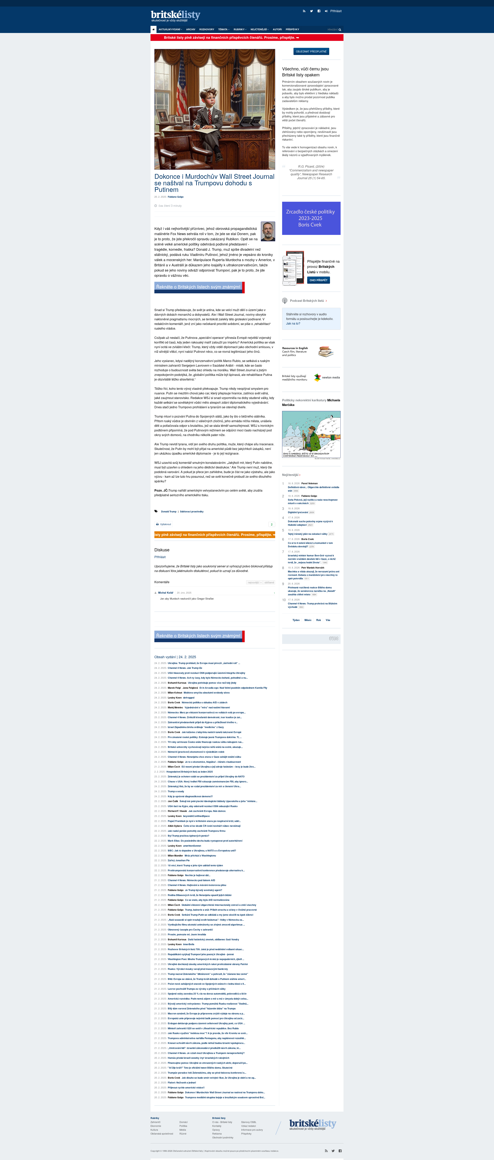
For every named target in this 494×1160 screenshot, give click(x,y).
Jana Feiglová (190, 687)
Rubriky (239, 29)
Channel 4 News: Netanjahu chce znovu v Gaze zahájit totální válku (204, 756)
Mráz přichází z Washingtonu (200, 855)
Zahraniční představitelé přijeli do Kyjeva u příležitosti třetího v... (203, 722)
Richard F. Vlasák (177, 811)
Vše (328, 620)
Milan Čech (174, 766)
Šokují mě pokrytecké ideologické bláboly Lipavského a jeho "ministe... (218, 801)
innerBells (188, 944)
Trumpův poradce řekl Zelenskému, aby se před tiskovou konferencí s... (207, 1072)
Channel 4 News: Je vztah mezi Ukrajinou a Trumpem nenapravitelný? (206, 1053)
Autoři (277, 29)
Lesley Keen (175, 697)
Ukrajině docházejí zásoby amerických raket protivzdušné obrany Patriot (208, 964)
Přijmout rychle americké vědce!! (186, 1087)
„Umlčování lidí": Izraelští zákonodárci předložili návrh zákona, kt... (204, 1048)
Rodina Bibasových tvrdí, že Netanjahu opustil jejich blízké (200, 895)
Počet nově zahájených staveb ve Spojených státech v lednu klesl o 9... (207, 983)
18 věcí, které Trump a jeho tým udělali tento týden (195, 865)
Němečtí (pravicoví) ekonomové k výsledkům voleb (196, 751)
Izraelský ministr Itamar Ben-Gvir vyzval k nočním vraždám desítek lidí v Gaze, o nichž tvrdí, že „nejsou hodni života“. (312, 559)
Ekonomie (156, 1125)
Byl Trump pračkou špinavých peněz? (188, 835)
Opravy (216, 1129)
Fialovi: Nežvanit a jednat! (182, 1082)
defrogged (188, 697)
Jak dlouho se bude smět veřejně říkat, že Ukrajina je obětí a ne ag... (219, 1077)
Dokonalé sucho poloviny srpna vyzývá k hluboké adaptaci (310, 523)
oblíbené (269, 582)
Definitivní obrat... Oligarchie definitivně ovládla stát (313, 488)
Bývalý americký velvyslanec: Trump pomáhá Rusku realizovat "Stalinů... (208, 1003)
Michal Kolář (165, 592)
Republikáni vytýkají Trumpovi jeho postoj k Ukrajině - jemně (201, 954)
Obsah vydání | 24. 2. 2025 (175, 656)
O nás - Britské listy (222, 1122)
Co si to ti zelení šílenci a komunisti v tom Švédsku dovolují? (310, 544)
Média (182, 1129)
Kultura (154, 1129)
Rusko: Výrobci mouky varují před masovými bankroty (198, 969)
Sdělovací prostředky (192, 511)
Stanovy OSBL (248, 1122)
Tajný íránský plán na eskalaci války (310, 534)
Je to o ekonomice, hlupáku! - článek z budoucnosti (213, 761)
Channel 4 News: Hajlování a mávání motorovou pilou (197, 885)
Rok (318, 620)
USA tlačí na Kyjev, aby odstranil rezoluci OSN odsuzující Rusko (203, 806)
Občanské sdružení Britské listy (188, 1150)
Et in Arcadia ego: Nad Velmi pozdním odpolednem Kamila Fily (233, 687)
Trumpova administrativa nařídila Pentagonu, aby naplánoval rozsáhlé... (207, 1038)
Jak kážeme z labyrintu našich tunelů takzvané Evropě (211, 732)
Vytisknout (165, 524)
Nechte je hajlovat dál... (197, 875)
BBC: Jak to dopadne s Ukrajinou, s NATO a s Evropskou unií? (202, 850)
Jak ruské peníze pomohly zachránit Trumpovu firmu (196, 831)
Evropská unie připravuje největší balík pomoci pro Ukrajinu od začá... (206, 1018)
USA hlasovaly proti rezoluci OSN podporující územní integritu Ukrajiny (206, 673)
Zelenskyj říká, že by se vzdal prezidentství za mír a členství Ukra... (204, 786)
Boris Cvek (174, 702)
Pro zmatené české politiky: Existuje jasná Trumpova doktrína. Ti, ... (205, 737)
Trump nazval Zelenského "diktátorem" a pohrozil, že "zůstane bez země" (208, 974)
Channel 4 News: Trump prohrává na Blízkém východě (312, 605)
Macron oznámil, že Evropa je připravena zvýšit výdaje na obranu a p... (206, 1013)
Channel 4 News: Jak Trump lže (185, 668)
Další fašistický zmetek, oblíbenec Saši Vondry (213, 939)
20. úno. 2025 (184, 592)
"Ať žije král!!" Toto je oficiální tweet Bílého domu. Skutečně (200, 1067)
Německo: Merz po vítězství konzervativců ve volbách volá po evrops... (207, 712)
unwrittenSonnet (192, 845)
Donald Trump (168, 511)
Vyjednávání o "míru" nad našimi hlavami (207, 707)
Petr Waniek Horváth (312, 567)
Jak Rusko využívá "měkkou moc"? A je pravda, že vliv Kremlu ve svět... (208, 1033)
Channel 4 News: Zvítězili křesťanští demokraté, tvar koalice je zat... (205, 717)
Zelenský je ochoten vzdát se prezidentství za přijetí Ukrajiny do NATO (206, 776)
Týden (296, 620)
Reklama (217, 1133)
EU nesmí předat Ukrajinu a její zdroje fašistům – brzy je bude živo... (218, 766)
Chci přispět (318, 280)
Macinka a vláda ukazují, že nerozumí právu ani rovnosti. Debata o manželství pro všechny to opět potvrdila (313, 575)
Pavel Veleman (309, 483)
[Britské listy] (199, 288)
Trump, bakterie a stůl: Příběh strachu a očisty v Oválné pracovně (221, 909)
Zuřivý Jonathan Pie (179, 860)
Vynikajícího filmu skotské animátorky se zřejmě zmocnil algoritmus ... (206, 924)
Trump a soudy (176, 791)
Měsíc (308, 620)
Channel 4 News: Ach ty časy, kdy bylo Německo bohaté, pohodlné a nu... (208, 677)
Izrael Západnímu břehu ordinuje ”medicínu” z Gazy (196, 727)
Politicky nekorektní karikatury (311, 402)
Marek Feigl (174, 687)
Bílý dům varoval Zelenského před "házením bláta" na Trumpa (202, 1008)
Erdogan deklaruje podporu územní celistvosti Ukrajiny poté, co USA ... (206, 1023)
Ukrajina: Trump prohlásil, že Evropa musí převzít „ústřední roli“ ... (204, 663)
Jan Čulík (173, 801)
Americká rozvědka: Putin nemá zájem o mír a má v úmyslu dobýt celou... (208, 998)
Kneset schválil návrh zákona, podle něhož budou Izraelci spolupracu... (206, 1043)
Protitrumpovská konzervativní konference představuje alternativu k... (206, 870)
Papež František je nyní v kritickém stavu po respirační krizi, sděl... (204, 821)
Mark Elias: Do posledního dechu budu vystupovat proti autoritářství (205, 840)
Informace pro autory (252, 1129)
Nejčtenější (290, 474)
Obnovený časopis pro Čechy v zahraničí (190, 929)
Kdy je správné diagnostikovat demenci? (190, 796)
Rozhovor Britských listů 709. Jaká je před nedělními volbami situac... (206, 949)
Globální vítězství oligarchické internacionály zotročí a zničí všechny (219, 905)
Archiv (190, 29)
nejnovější (254, 582)
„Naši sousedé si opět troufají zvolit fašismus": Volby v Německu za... (206, 919)
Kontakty (216, 1125)
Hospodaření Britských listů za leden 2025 (190, 771)
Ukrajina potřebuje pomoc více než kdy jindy (212, 682)
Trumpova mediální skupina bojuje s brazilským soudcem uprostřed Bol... (225, 1097)
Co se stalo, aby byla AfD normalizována (207, 900)
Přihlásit (336, 11)
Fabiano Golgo (176, 196)
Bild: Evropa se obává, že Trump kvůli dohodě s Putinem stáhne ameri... (207, 979)
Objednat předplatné (311, 51)
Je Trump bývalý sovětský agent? (203, 890)
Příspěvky (292, 29)
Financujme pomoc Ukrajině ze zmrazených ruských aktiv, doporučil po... (208, 1063)
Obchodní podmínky (222, 1137)
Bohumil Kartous (177, 682)
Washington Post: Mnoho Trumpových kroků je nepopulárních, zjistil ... (206, 959)
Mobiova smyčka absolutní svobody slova (207, 692)
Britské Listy (313, 1125)
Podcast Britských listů (307, 300)
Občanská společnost (162, 1133)
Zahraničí (155, 1122)
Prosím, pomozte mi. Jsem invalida (187, 934)
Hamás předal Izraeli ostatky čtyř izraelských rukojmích (198, 1058)
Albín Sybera (175, 826)
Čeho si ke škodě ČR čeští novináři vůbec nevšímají (212, 826)
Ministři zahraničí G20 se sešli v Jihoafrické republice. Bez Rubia (203, 1028)
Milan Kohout (175, 692)
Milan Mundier (175, 855)
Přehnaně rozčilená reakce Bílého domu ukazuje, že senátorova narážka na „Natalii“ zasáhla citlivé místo (312, 591)
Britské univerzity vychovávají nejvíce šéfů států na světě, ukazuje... (205, 747)
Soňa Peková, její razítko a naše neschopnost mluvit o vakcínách (313, 501)
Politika (183, 1125)
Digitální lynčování (301, 512)
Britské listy (178, 16)
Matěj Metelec (175, 707)
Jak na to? (293, 323)
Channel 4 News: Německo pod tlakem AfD (191, 880)
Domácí (183, 1122)
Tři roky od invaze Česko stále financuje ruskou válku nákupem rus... (205, 742)
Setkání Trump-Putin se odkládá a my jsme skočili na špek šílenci (217, 914)
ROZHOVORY (206, 29)
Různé (182, 1133)
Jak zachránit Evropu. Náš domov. (207, 811)
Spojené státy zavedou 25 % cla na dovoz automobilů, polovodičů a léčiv (207, 993)
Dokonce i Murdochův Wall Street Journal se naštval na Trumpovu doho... (225, 1092)
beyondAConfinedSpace (196, 816)
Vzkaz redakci (248, 1125)
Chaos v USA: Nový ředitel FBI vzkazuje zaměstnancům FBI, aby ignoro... (208, 781)
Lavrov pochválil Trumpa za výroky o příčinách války (197, 988)
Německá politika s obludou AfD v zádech (204, 702)
